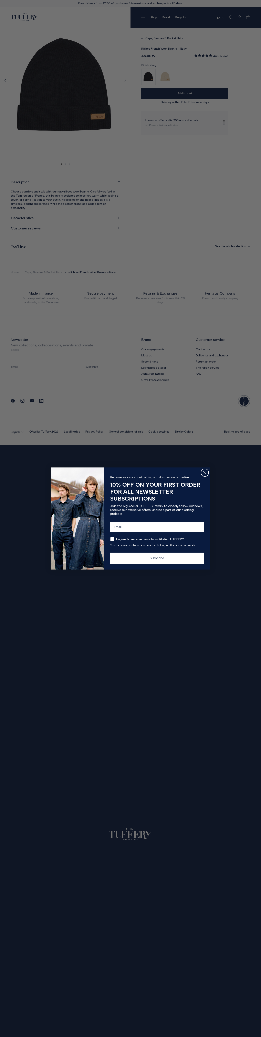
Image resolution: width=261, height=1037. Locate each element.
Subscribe (157, 558)
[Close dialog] (204, 472)
